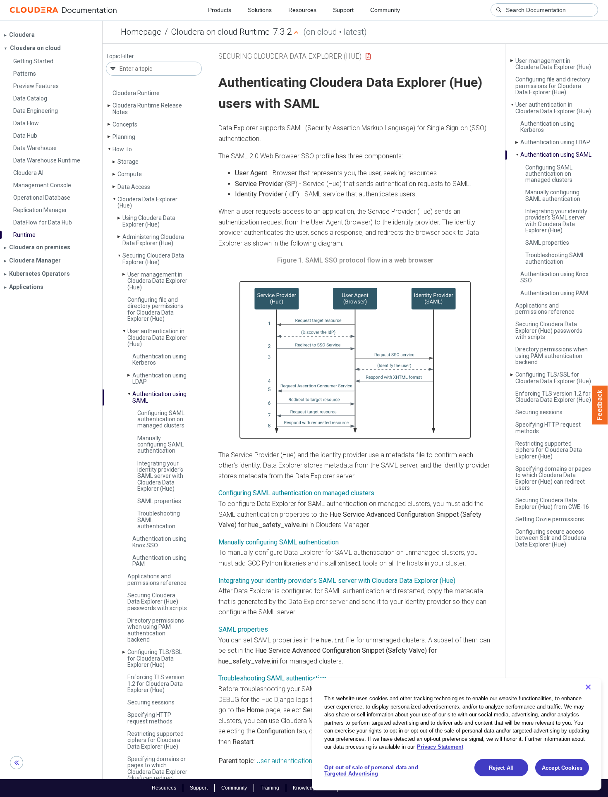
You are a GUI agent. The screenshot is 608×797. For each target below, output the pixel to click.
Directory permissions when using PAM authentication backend (155, 630)
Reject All (501, 768)
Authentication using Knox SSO (159, 541)
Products (219, 10)
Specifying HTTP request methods (149, 717)
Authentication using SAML (159, 397)
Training (270, 788)
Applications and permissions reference (157, 579)
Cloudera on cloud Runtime (220, 32)
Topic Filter (120, 56)
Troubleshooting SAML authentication (555, 258)
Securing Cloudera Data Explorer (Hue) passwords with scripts (157, 601)
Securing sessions (151, 702)
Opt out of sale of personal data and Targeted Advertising (371, 770)
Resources (302, 10)
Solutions (260, 10)
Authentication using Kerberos (159, 359)
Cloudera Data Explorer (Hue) (147, 202)
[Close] (588, 687)
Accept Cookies (562, 768)
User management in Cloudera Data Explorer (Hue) (157, 281)
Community (385, 10)
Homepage (141, 32)
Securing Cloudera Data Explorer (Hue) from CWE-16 (552, 503)
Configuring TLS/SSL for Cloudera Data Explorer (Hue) (154, 658)
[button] (355, 360)
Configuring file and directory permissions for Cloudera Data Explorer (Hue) (155, 309)
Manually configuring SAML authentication (160, 444)
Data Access (133, 187)
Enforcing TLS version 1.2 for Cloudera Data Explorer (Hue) (155, 683)
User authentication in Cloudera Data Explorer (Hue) (157, 337)
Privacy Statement (440, 747)
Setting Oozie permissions (549, 519)
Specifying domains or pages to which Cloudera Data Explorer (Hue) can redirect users (157, 772)
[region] (456, 734)
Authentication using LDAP (159, 378)
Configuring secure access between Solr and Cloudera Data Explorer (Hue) (550, 538)
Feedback (600, 405)
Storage (128, 161)
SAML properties (159, 501)
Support (343, 10)
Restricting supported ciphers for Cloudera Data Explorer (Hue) (155, 740)
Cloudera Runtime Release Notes (147, 108)
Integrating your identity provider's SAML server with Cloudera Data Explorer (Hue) (160, 476)
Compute (129, 174)
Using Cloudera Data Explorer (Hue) (148, 221)
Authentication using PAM (159, 560)
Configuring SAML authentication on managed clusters (160, 419)
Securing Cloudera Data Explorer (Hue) (153, 258)
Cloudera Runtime (136, 93)
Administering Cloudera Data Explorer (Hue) (153, 240)
